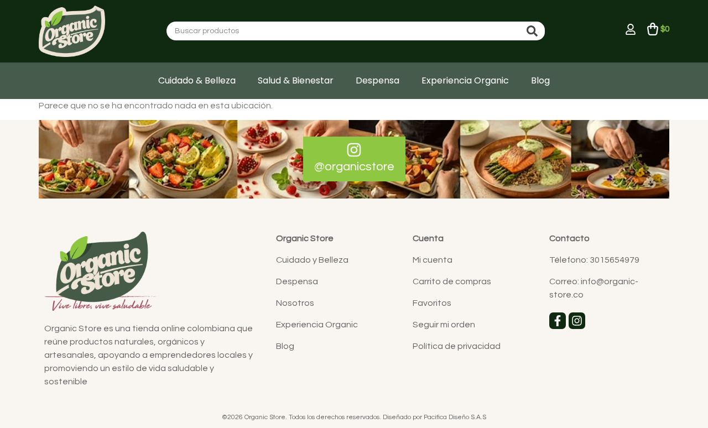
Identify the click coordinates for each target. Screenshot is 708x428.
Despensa (377, 80)
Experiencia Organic (465, 80)
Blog (540, 80)
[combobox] (345, 31)
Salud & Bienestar (296, 80)
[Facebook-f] (557, 320)
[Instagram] (577, 320)
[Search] (534, 31)
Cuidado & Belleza (197, 80)
